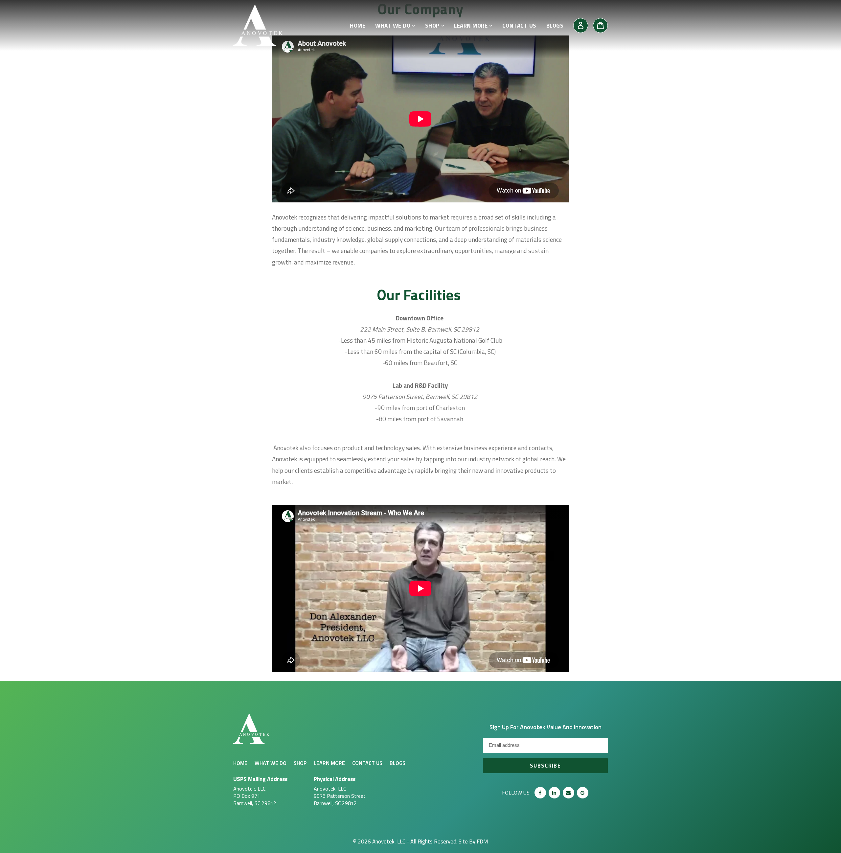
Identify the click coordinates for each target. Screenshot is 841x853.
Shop (300, 763)
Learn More (329, 763)
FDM (482, 841)
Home (240, 763)
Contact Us (367, 763)
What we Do (270, 763)
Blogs (397, 763)
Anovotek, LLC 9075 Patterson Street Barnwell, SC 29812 (340, 791)
